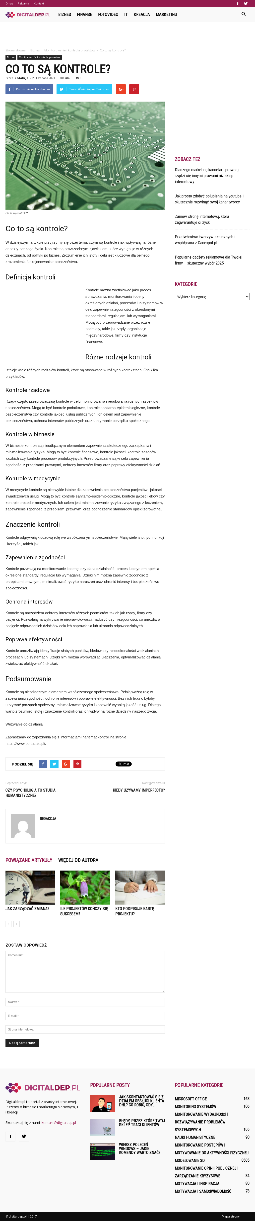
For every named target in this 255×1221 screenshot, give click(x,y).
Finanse (84, 14)
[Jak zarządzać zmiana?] (30, 888)
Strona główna (15, 50)
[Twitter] (246, 3)
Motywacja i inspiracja (197, 1183)
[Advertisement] (127, 35)
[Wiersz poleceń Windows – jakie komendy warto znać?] (102, 1151)
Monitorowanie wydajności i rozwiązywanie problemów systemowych (201, 1122)
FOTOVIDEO (108, 14)
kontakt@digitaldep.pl (59, 1122)
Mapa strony (231, 1216)
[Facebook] (237, 3)
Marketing (166, 14)
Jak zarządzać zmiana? (27, 908)
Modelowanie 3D (190, 1160)
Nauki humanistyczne (195, 1137)
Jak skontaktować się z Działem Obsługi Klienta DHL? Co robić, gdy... (141, 1101)
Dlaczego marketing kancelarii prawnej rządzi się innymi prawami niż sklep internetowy (207, 175)
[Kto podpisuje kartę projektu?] (140, 888)
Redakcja (21, 78)
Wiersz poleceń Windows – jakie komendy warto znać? (139, 1148)
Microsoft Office (191, 1099)
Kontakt (39, 3)
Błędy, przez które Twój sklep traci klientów (142, 1122)
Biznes (64, 14)
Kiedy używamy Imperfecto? (139, 790)
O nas (9, 3)
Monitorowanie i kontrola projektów (40, 57)
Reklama (23, 3)
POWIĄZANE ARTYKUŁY (28, 860)
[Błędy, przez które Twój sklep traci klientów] (102, 1127)
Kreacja (142, 14)
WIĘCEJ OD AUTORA (78, 860)
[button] (244, 14)
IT (126, 14)
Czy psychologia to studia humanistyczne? (30, 793)
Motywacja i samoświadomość (203, 1191)
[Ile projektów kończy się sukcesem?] (85, 888)
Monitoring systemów (195, 1106)
